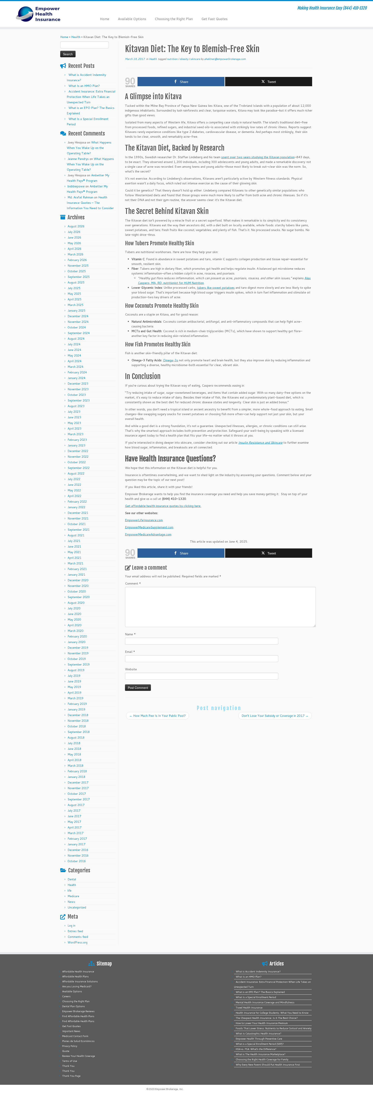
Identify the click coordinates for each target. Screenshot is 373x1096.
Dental (72, 879)
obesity (184, 59)
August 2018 (76, 737)
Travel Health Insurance (249, 1007)
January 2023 (76, 445)
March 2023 (75, 434)
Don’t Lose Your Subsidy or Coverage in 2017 (275, 716)
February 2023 (77, 440)
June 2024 (74, 350)
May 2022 (74, 490)
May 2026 (74, 243)
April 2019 (74, 693)
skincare (195, 59)
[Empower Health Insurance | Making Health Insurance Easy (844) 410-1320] (43, 14)
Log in (71, 925)
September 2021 (79, 530)
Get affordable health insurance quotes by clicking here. (163, 506)
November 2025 (78, 266)
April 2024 (74, 361)
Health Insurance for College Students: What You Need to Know (272, 1013)
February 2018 (77, 771)
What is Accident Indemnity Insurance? (258, 971)
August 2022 (76, 473)
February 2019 (77, 704)
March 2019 (75, 698)
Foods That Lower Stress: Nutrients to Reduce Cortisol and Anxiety (273, 1028)
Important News (71, 1031)
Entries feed (75, 931)
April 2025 (74, 299)
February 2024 (77, 372)
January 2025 (76, 310)
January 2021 (76, 575)
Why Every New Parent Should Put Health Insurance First (268, 1064)
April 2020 (74, 625)
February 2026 (77, 260)
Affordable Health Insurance (78, 971)
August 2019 (76, 670)
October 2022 (77, 462)
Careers (66, 996)
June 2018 (74, 749)
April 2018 (74, 760)
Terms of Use (69, 1061)
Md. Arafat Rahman (80, 197)
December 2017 (78, 782)
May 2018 (74, 754)
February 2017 (77, 839)
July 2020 (74, 608)
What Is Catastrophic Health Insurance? (258, 1033)
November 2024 (78, 322)
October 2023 (77, 395)
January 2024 (76, 378)
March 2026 (75, 254)
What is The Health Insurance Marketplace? (260, 1054)
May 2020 (74, 619)
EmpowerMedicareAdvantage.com (148, 534)
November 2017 (78, 788)
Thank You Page (71, 1076)
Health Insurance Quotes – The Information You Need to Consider (90, 202)
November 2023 (78, 389)
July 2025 (74, 288)
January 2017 (76, 844)
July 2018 (74, 743)
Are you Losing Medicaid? (77, 986)
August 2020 (76, 603)
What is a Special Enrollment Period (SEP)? (260, 1044)
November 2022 (78, 457)
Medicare (73, 896)
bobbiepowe (76, 186)
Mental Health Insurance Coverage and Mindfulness (265, 1002)
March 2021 (75, 563)
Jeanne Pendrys (78, 159)
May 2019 (74, 687)
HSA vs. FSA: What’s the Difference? (256, 1049)
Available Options (132, 18)
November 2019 (78, 653)
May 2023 (74, 423)
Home (104, 18)
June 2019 (74, 681)
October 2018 (77, 726)
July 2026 (74, 232)
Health (75, 37)
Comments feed (78, 937)
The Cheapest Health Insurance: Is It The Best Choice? (267, 1018)
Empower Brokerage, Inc (169, 1089)
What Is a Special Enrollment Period (256, 997)
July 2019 (74, 676)
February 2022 (77, 501)
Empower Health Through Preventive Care (259, 1038)
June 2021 (74, 546)
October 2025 (77, 271)
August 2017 (76, 805)
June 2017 (74, 816)
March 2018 (75, 766)
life (69, 890)
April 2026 (74, 249)
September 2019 (79, 664)
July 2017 (74, 810)
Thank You (68, 1066)
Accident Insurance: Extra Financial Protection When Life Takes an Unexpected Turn (91, 96)
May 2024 (74, 355)
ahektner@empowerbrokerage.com (225, 59)
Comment (133, 583)
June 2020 (74, 614)
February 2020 (77, 636)
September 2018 (79, 732)
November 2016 (78, 855)
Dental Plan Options (73, 1006)
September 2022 (79, 468)
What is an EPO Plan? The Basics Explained (260, 992)
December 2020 (78, 580)
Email (130, 652)
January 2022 (76, 507)
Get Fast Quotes (214, 18)
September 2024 (79, 333)
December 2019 (78, 648)
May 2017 (74, 822)
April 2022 (74, 496)
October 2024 (77, 327)
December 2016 (78, 850)
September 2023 (79, 400)
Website (131, 669)
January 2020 (76, 642)
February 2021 (77, 569)
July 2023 (74, 412)
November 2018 (78, 721)
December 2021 (78, 513)
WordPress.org (77, 942)
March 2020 (75, 631)
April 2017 (74, 827)
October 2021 (77, 524)
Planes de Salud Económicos (78, 1041)
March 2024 (75, 367)
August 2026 (76, 226)
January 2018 (76, 777)
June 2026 (74, 237)
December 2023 (78, 384)
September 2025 (79, 277)
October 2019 (77, 659)
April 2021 (74, 558)
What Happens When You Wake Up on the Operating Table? (89, 147)
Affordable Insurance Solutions (80, 981)
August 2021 (76, 535)
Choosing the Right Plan (174, 18)
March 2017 (75, 833)
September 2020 (79, 597)
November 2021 (78, 518)
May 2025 (74, 294)
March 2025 (75, 305)
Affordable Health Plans (75, 976)
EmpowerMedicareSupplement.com (149, 527)
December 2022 (78, 451)
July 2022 (74, 479)
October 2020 (77, 591)
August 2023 (76, 406)
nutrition (172, 59)
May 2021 (74, 552)
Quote (65, 1051)
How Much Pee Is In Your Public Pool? (157, 716)
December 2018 (78, 715)
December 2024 (78, 316)
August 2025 (76, 282)
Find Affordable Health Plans (78, 1016)
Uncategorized (77, 907)
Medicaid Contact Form (75, 1036)
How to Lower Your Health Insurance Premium (262, 1023)
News (71, 902)
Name (130, 634)
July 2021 (74, 541)
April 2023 (74, 428)
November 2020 (78, 586)
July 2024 (74, 344)
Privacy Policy (69, 1046)
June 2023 (74, 417)
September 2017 (79, 799)
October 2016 (77, 861)
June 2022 (74, 485)
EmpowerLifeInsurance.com (144, 520)
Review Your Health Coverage (78, 1056)
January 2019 (76, 709)
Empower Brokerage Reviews (78, 1011)
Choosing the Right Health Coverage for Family (262, 1059)
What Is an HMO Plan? (84, 86)
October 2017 (77, 794)
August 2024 (76, 339)
